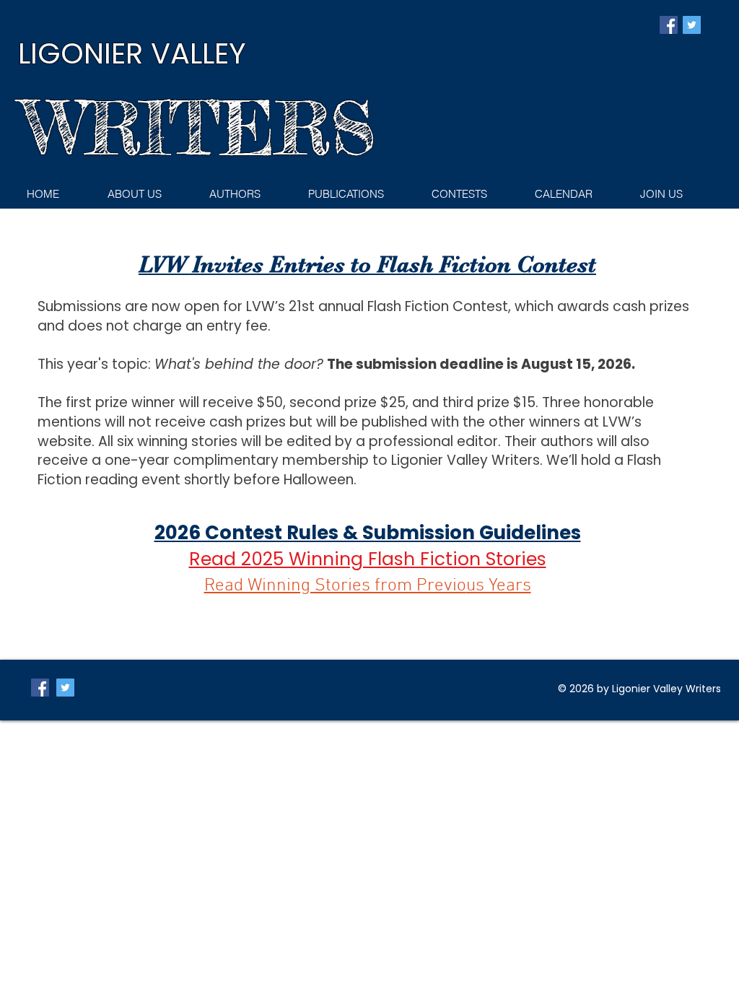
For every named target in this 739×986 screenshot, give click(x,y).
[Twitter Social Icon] (692, 25)
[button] (358, 194)
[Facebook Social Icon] (669, 25)
